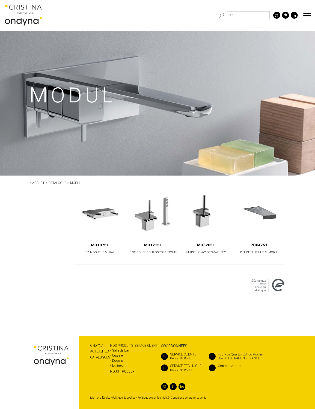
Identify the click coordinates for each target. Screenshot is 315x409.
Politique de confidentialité (153, 397)
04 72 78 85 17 (185, 368)
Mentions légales (100, 397)
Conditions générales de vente (188, 397)
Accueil (38, 183)
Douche (117, 361)
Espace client (146, 346)
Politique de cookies (124, 397)
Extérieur (118, 365)
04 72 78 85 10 (183, 356)
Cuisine (117, 356)
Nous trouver (122, 371)
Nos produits (121, 346)
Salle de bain (121, 350)
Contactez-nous (229, 366)
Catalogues (100, 357)
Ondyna (96, 346)
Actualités (99, 351)
